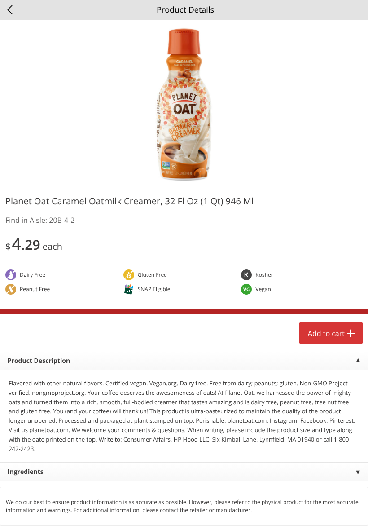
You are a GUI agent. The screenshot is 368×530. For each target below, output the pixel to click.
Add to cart (326, 333)
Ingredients (26, 472)
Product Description (39, 361)
